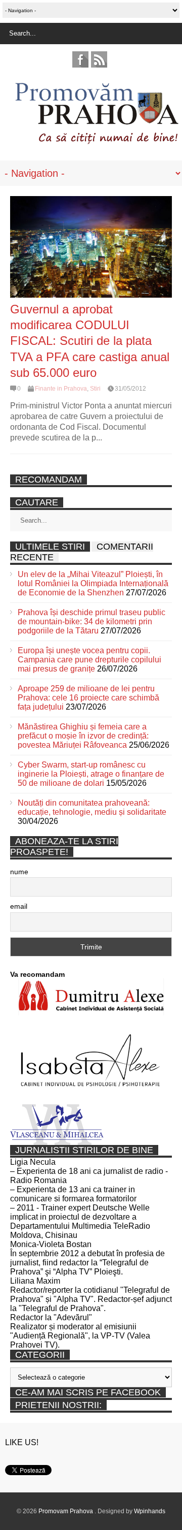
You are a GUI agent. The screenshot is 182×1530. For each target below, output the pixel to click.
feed (99, 59)
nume (19, 872)
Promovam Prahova (66, 1511)
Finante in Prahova (61, 388)
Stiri (95, 388)
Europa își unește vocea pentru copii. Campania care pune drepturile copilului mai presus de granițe (89, 659)
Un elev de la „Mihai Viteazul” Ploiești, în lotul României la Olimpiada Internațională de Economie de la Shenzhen (93, 583)
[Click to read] (91, 247)
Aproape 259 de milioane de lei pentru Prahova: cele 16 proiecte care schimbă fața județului (88, 697)
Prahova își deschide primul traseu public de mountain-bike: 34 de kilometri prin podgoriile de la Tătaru (91, 621)
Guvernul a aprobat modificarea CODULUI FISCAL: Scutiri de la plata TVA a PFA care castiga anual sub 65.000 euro (89, 340)
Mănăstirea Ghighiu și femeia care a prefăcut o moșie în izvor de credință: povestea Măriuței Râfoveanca (83, 735)
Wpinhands (149, 1511)
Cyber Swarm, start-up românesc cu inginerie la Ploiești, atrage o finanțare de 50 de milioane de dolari (91, 773)
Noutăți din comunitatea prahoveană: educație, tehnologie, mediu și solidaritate (92, 807)
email (18, 906)
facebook (80, 59)
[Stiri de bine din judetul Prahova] (96, 141)
